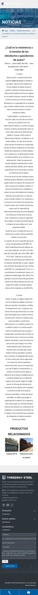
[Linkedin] (7, 505)
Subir (5, 561)
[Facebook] (3, 505)
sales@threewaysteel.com (9, 498)
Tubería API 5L (11, 454)
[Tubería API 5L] (12, 445)
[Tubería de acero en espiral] (26, 445)
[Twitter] (12, 505)
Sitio (21, 70)
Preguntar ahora (9, 566)
